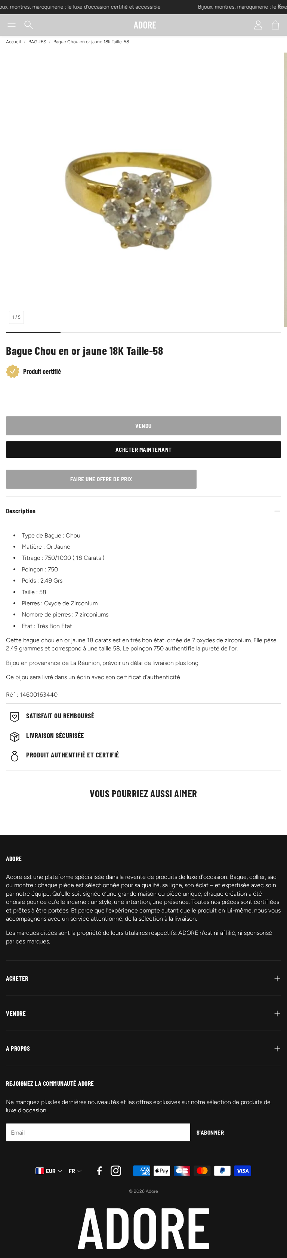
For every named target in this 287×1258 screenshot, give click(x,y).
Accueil (13, 41)
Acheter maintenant (143, 449)
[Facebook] (99, 1171)
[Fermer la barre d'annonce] (279, 5)
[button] (11, 25)
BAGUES (37, 41)
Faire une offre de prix (101, 479)
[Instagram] (116, 1171)
